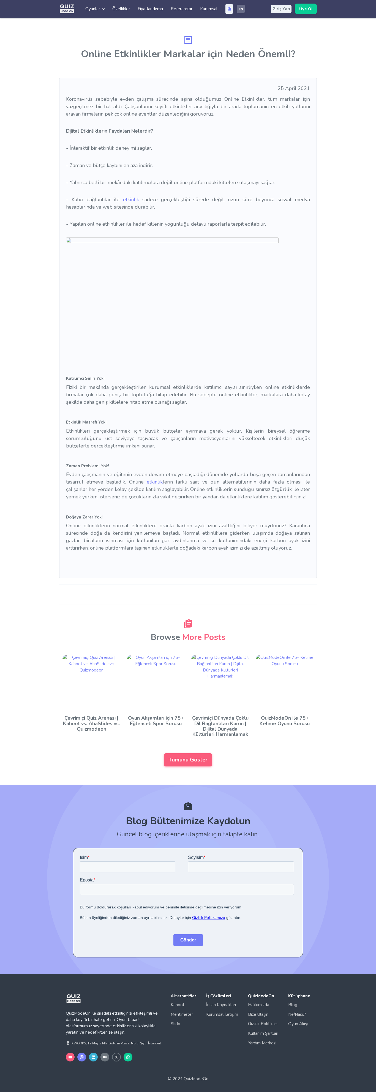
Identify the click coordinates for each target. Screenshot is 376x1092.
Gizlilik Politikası (262, 1024)
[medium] (104, 1057)
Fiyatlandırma (150, 9)
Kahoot (177, 1005)
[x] (116, 1057)
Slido (175, 1024)
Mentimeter (182, 1014)
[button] (95, 9)
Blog (292, 1005)
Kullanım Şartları (263, 1033)
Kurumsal (208, 9)
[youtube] (70, 1057)
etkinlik (131, 199)
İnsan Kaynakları (221, 1005)
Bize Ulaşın (258, 1014)
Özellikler (121, 9)
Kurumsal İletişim (222, 1014)
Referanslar (181, 9)
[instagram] (81, 1057)
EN (241, 9)
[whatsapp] (128, 1057)
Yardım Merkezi (262, 1043)
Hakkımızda (258, 1005)
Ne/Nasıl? (297, 1014)
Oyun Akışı (298, 1024)
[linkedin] (93, 1057)
